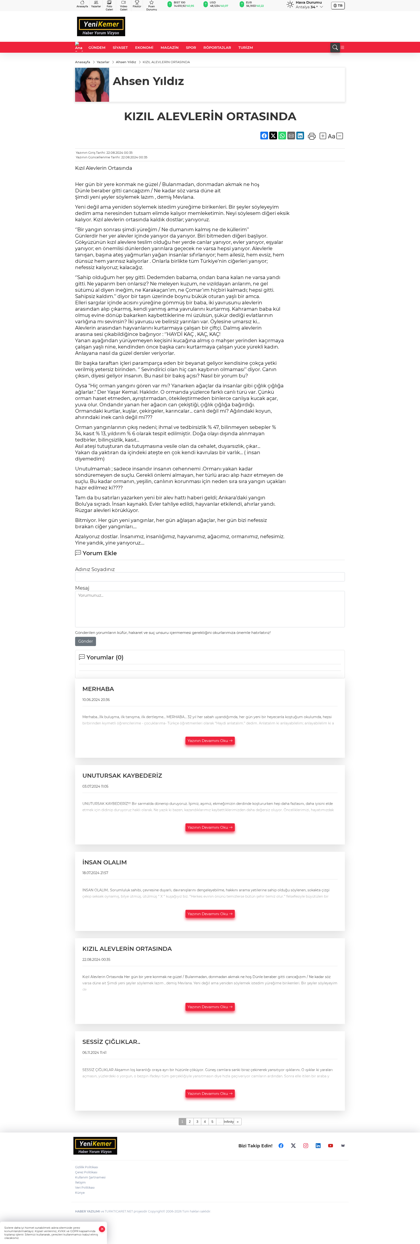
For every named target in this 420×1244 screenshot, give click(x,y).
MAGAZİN (170, 47)
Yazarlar (96, 6)
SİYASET (120, 47)
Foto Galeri (109, 8)
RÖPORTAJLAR (217, 47)
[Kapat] (102, 1229)
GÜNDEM (96, 47)
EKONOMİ (144, 47)
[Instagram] (306, 1145)
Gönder (85, 641)
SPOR (191, 47)
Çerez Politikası (86, 1172)
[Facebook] (281, 1145)
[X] (293, 1145)
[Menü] (342, 47)
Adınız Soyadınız (95, 569)
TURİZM (245, 47)
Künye (80, 1192)
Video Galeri (123, 8)
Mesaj (82, 588)
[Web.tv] (343, 1145)
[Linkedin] (318, 1145)
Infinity (229, 1122)
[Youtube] (330, 1145)
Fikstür (137, 6)
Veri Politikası (85, 1187)
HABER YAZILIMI (87, 1211)
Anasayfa (82, 6)
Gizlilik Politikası (86, 1167)
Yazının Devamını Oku (208, 740)
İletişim (80, 1182)
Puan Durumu (151, 8)
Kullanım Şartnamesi (90, 1177)
